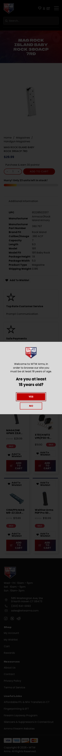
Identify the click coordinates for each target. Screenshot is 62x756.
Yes (31, 396)
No (31, 406)
